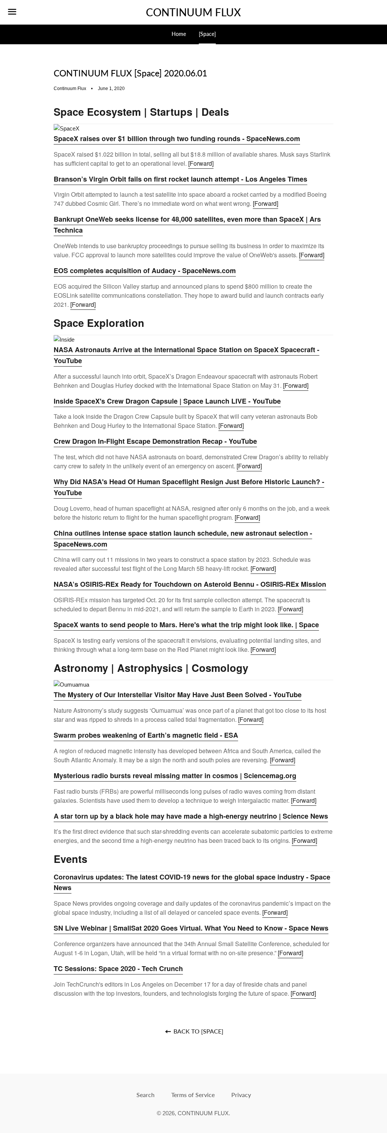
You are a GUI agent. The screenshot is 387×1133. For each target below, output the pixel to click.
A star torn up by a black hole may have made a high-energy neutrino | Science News (191, 816)
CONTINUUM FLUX (193, 12)
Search (145, 1094)
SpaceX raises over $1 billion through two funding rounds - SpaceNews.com (177, 138)
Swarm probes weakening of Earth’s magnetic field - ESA (146, 735)
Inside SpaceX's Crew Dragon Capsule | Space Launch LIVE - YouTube (167, 401)
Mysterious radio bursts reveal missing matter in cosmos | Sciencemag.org (175, 775)
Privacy (241, 1094)
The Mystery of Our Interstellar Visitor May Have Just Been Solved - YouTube (178, 694)
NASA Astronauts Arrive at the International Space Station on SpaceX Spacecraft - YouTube (186, 355)
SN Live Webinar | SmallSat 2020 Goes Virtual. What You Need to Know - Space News (191, 928)
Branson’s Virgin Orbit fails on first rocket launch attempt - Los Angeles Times (180, 179)
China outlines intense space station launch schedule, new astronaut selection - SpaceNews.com (183, 538)
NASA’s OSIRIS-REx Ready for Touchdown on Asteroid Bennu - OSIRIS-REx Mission (190, 584)
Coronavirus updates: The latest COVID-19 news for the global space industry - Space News (192, 882)
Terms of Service (193, 1094)
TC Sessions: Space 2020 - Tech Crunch (118, 968)
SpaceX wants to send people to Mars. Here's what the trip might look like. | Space (186, 624)
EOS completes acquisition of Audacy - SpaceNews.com (145, 270)
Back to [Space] (197, 1031)
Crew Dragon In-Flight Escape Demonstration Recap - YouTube (155, 441)
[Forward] (201, 163)
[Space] (207, 34)
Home (179, 34)
